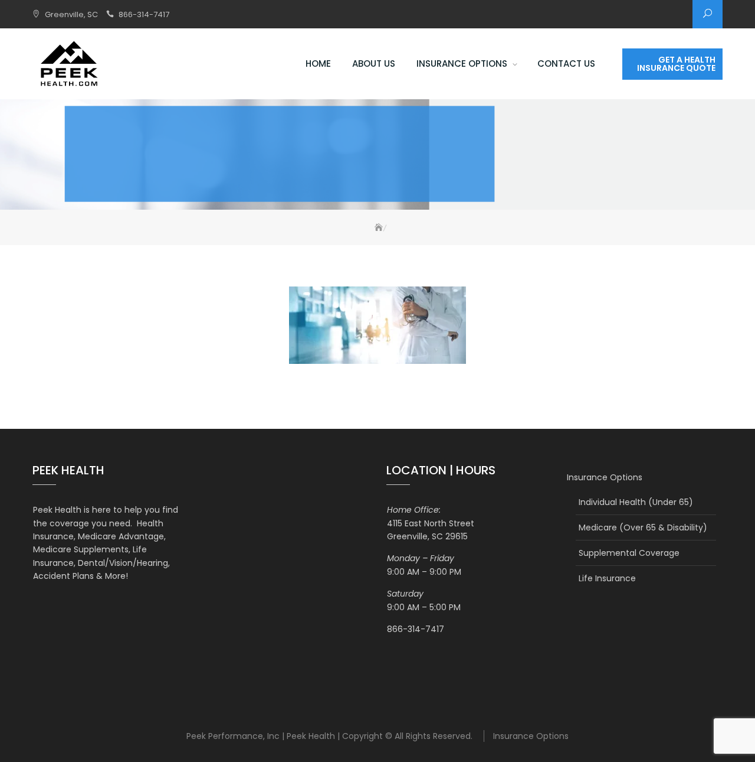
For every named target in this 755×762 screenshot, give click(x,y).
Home (318, 63)
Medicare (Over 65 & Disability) (643, 527)
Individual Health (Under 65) (636, 502)
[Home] (377, 227)
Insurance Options (461, 63)
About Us (373, 63)
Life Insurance (607, 578)
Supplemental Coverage (629, 553)
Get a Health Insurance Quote (676, 64)
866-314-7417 (144, 14)
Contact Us (566, 63)
